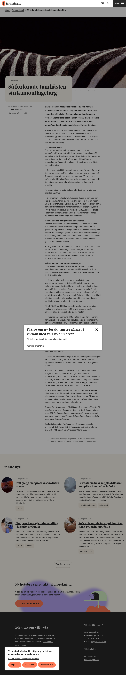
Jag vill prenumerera (35, 346)
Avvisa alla (29, 665)
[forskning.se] (10, 3)
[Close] (96, 330)
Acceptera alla (47, 665)
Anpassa (15, 665)
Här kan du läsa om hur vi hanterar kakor (23, 659)
